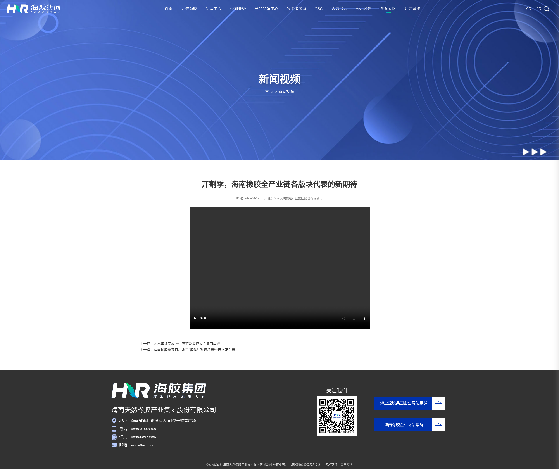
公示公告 (364, 9)
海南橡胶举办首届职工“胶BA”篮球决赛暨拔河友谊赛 (194, 350)
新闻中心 (213, 9)
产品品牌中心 (266, 9)
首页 (169, 9)
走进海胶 (189, 9)
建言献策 (413, 9)
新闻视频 (286, 92)
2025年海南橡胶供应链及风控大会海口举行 (187, 344)
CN (528, 8)
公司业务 (238, 9)
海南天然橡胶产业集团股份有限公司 (298, 198)
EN (539, 8)
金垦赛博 (346, 464)
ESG (319, 9)
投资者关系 (297, 9)
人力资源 (339, 9)
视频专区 (388, 9)
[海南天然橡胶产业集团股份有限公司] (34, 8)
